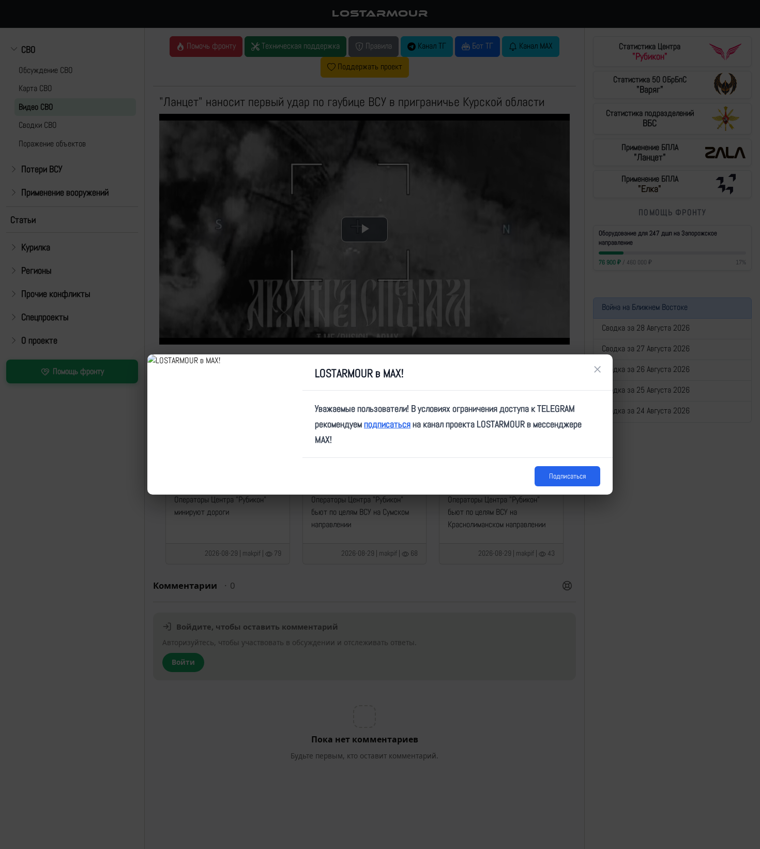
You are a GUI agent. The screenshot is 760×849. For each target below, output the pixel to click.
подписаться (387, 424)
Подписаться (567, 476)
